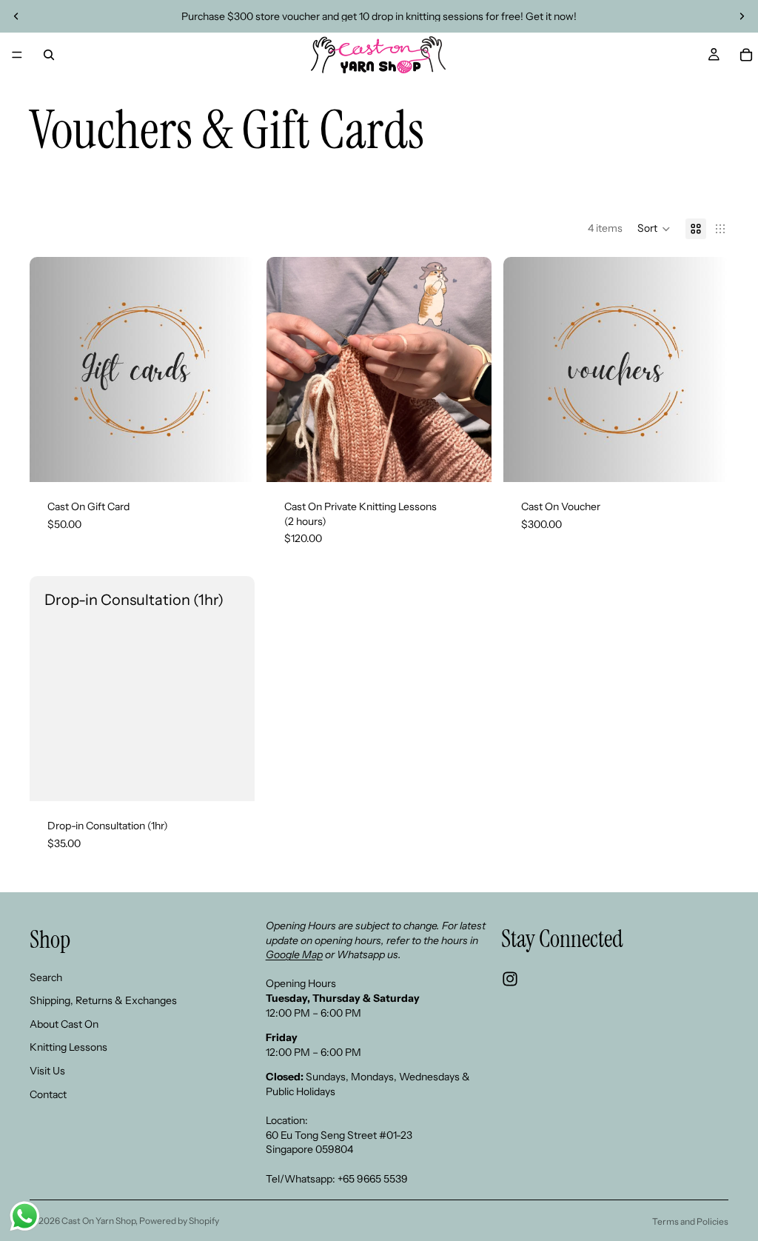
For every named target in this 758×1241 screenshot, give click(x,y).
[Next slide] (741, 16)
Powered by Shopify (179, 1220)
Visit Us (47, 1070)
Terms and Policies (690, 1221)
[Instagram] (510, 979)
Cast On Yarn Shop (98, 1220)
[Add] (468, 459)
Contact (48, 1094)
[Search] (49, 55)
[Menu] (17, 55)
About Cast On (64, 1024)
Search (46, 977)
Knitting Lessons (68, 1047)
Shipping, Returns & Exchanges (103, 1000)
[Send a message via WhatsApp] (24, 1216)
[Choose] (231, 459)
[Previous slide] (16, 16)
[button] (654, 229)
